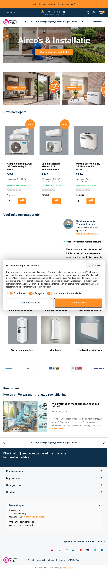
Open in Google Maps (34, 517)
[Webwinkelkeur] (10, 21)
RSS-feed (90, 541)
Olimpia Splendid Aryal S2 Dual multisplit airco (19, 166)
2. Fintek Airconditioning (31, 368)
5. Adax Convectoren (99, 368)
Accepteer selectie (30, 302)
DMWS (71, 560)
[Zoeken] (88, 12)
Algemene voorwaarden (73, 541)
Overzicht (95, 266)
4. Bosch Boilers (76, 368)
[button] (8, 101)
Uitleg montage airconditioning (54, 52)
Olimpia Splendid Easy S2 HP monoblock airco (88, 166)
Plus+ (78, 560)
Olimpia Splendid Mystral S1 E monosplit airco (51, 166)
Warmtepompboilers (22, 350)
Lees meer (57, 428)
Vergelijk (11, 195)
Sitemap (101, 541)
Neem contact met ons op (87, 233)
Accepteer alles (78, 302)
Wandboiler (56, 350)
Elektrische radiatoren (90, 350)
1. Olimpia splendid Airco (8, 368)
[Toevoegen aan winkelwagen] (22, 201)
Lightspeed (52, 560)
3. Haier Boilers (54, 368)
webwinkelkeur (67, 567)
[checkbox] (16, 293)
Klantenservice (98, 22)
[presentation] (27, 21)
